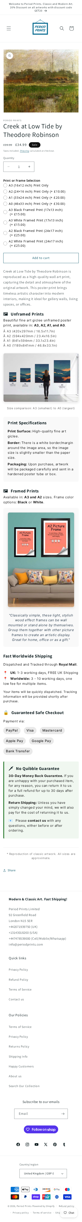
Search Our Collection (24, 1086)
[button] (9, 28)
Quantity (8, 158)
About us (15, 1076)
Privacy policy (21, 1212)
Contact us (16, 999)
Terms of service (42, 1212)
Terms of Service (20, 989)
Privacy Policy (18, 970)
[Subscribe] (63, 1114)
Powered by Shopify (43, 1205)
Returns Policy (19, 1046)
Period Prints (24, 1205)
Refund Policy (18, 980)
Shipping (24, 150)
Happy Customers (21, 1066)
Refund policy (66, 1206)
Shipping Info (18, 1056)
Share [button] (12, 870)
